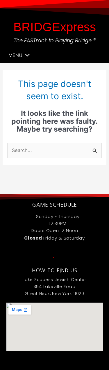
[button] (15, 55)
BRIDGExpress (54, 27)
